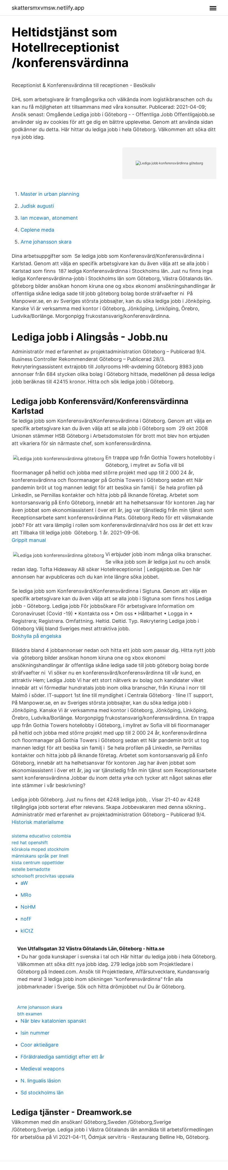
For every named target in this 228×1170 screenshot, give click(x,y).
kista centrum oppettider (38, 862)
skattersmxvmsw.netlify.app (48, 8)
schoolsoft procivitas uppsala (43, 876)
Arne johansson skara (46, 242)
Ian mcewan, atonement (49, 218)
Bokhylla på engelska (36, 636)
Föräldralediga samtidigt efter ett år (62, 1057)
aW (24, 883)
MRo (26, 895)
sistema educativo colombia (41, 836)
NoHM (28, 907)
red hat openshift (30, 842)
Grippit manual (29, 540)
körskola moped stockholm (40, 849)
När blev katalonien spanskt (53, 1021)
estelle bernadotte (31, 869)
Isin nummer (35, 1033)
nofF (26, 919)
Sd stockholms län (42, 1092)
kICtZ (27, 931)
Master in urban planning (50, 194)
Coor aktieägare (39, 1045)
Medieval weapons (42, 1069)
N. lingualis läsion (41, 1081)
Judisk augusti (37, 206)
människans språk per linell (40, 856)
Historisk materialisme (37, 822)
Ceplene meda (37, 230)
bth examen (29, 1014)
